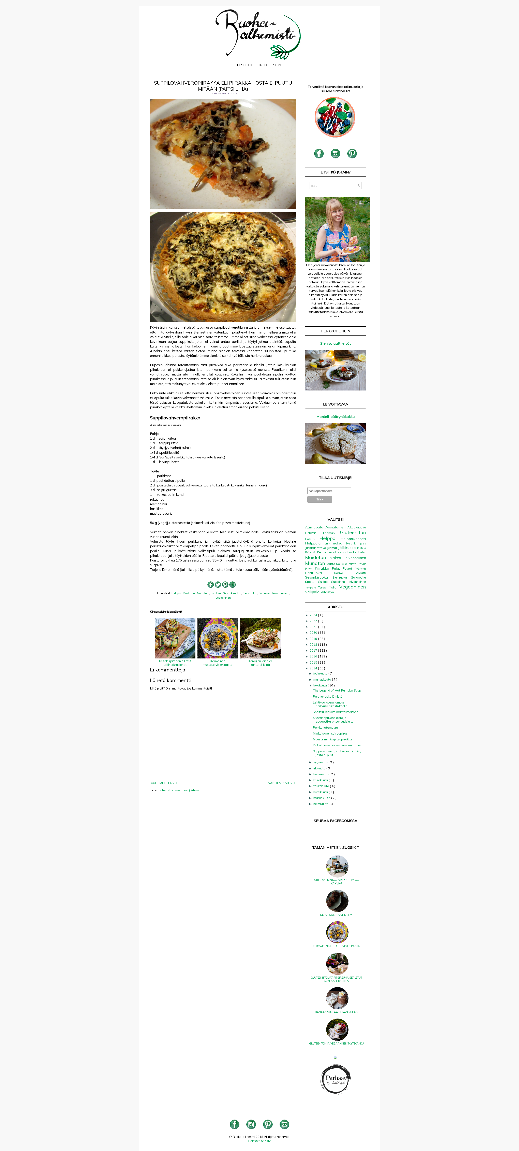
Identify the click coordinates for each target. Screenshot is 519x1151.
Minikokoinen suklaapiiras (330, 733)
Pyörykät (360, 568)
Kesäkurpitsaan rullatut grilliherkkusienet (175, 663)
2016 (314, 656)
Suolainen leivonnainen (273, 593)
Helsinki (353, 543)
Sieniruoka (250, 593)
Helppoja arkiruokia (325, 543)
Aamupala (315, 527)
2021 (314, 627)
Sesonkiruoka (232, 593)
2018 (314, 644)
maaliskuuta (322, 798)
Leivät (332, 552)
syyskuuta (320, 762)
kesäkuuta (321, 780)
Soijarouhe (358, 577)
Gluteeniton (353, 532)
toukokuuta (321, 786)
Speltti (311, 582)
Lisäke (352, 552)
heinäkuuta (321, 774)
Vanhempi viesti (281, 783)
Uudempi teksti (164, 783)
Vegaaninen (223, 597)
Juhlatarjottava (316, 548)
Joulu (363, 543)
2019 (314, 639)
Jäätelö (361, 548)
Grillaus (312, 539)
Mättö (331, 564)
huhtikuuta (321, 792)
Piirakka (216, 593)
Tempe (323, 587)
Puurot (349, 568)
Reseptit (245, 65)
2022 (314, 621)
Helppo (176, 593)
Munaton (203, 593)
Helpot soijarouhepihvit (336, 914)
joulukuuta (320, 673)
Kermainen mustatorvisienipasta (218, 663)
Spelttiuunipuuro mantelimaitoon (335, 712)
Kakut (311, 552)
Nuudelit (342, 564)
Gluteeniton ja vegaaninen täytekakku (336, 1043)
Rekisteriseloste (259, 1141)
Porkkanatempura (325, 727)
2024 (314, 615)
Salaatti (360, 573)
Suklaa (324, 582)
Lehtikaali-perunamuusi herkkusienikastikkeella (330, 704)
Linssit (342, 552)
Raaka (344, 573)
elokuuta (319, 768)
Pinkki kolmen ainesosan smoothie (337, 745)
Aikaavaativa (356, 527)
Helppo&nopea (353, 538)
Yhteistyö (327, 592)
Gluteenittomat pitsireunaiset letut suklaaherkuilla (336, 979)
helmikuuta (321, 804)
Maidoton (189, 593)
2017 (314, 650)
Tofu (334, 587)
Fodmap (331, 533)
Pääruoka (319, 572)
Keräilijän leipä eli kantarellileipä (260, 663)
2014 (314, 668)
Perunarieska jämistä (327, 696)
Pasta (352, 564)
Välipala (313, 591)
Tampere (311, 587)
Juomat (332, 548)
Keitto (322, 552)
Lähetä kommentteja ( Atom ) (180, 790)
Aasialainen (336, 527)
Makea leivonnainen (347, 557)
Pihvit (310, 568)
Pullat (337, 568)
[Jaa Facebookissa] (210, 586)
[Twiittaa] (218, 586)
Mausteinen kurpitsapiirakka (332, 739)
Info (263, 65)
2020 (314, 633)
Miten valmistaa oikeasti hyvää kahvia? (336, 882)
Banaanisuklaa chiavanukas (336, 1012)
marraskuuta (322, 679)
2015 (314, 662)
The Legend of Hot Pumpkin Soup (337, 690)
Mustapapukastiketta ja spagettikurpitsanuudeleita (333, 719)
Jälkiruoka (347, 547)
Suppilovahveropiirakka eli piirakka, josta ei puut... (337, 753)
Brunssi (314, 532)
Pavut (361, 564)
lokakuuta (320, 685)
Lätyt (362, 552)
